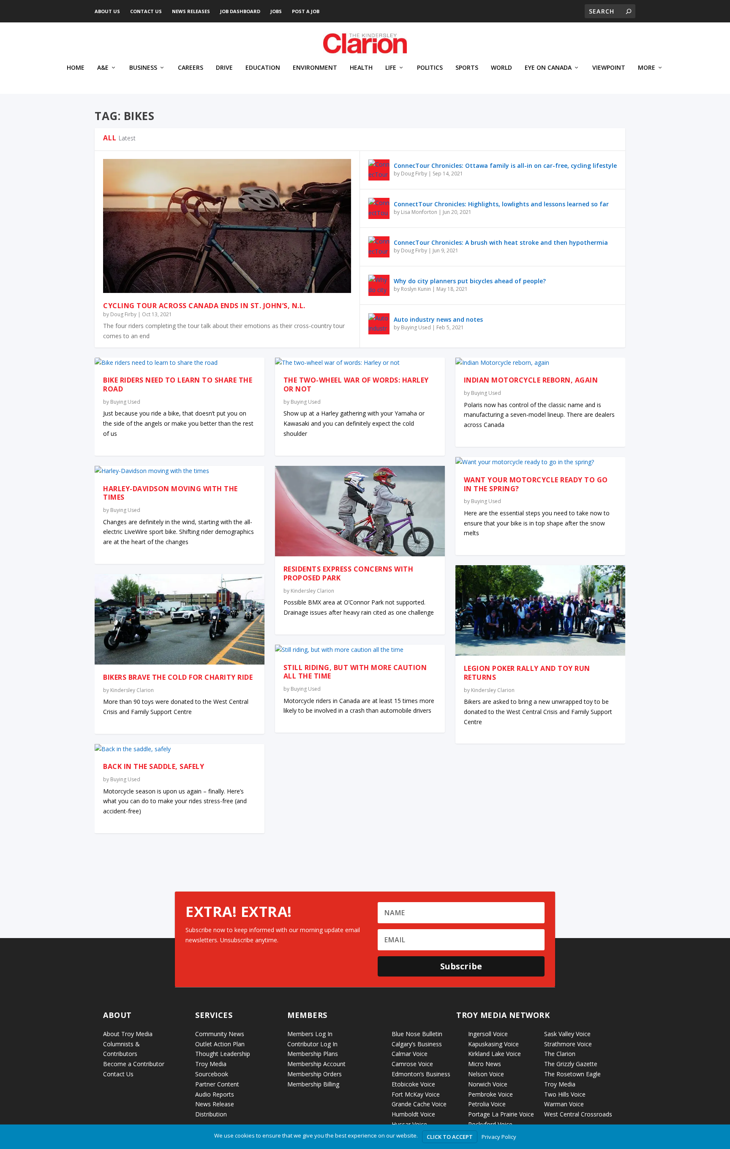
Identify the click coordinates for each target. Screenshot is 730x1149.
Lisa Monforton (419, 212)
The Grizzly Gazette (570, 1064)
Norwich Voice (487, 1084)
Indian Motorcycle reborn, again (531, 380)
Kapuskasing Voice (493, 1044)
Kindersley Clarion (132, 690)
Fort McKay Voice (416, 1094)
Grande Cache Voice (419, 1104)
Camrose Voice (412, 1064)
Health (361, 67)
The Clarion (559, 1054)
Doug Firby (123, 314)
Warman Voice (564, 1104)
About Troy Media (128, 1034)
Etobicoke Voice (413, 1084)
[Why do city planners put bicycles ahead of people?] (379, 285)
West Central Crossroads (578, 1114)
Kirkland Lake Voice (494, 1054)
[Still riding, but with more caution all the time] (360, 650)
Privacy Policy (499, 1137)
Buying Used (416, 327)
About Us (107, 11)
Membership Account (316, 1064)
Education (262, 67)
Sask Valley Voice (567, 1034)
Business (143, 67)
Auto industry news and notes (438, 319)
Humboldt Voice (413, 1114)
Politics (430, 67)
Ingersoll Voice (488, 1034)
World (501, 67)
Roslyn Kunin (416, 289)
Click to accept (450, 1137)
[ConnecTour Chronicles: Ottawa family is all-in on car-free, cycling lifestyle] (379, 170)
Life (390, 67)
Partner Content (217, 1084)
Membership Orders (314, 1074)
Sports (466, 67)
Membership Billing (313, 1084)
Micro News (484, 1064)
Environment (315, 67)
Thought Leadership (222, 1054)
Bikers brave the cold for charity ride (178, 677)
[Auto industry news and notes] (379, 323)
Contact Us (146, 11)
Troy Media (559, 1084)
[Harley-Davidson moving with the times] (179, 471)
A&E (103, 67)
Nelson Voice (486, 1074)
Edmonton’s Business (421, 1074)
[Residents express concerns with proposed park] (360, 511)
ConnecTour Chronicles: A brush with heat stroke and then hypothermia (501, 242)
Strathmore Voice (568, 1044)
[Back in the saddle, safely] (179, 749)
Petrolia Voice (487, 1104)
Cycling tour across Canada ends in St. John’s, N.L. (204, 305)
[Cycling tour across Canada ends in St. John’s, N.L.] (227, 226)
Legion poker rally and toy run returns (527, 673)
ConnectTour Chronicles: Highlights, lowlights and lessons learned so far (501, 204)
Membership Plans (312, 1054)
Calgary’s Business (417, 1044)
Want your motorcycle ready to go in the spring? (536, 484)
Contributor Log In (312, 1044)
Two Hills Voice (565, 1094)
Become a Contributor (133, 1064)
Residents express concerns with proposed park (348, 573)
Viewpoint (608, 67)
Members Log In (309, 1034)
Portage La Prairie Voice (501, 1114)
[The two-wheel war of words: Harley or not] (360, 363)
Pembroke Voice (490, 1094)
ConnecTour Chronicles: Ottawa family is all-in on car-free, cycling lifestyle (505, 165)
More (646, 67)
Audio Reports (214, 1094)
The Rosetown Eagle (572, 1074)
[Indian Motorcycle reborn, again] (540, 363)
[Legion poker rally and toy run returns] (540, 610)
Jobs (276, 11)
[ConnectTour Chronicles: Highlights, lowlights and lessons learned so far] (379, 208)
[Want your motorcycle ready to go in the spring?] (540, 462)
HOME (75, 67)
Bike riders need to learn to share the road (177, 384)
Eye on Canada (548, 67)
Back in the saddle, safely (153, 766)
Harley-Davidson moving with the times (170, 493)
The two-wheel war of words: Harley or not (356, 384)
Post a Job (305, 11)
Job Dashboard (240, 11)
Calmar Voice (410, 1054)
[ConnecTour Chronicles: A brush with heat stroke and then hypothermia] (379, 246)
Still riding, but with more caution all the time (355, 672)
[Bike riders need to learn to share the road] (179, 363)
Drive (224, 67)
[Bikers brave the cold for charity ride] (179, 619)
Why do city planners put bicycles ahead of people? (470, 281)
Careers (190, 67)
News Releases (191, 11)
